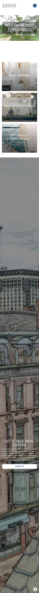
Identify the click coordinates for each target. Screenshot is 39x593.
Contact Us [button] (19, 466)
